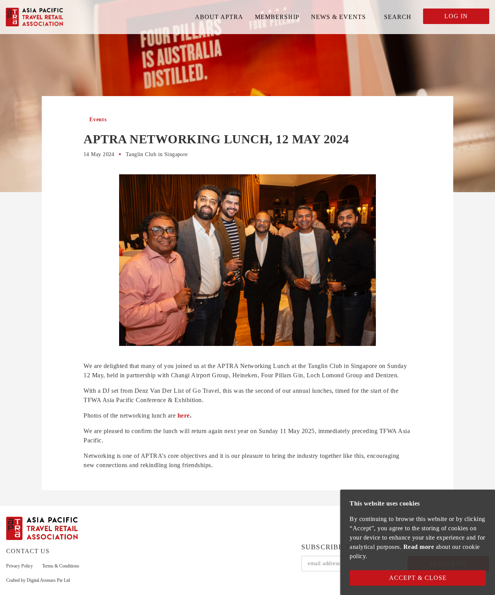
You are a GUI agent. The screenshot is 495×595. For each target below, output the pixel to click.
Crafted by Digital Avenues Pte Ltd (38, 580)
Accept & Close (418, 577)
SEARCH (397, 17)
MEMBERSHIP (277, 17)
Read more (418, 546)
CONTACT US (28, 551)
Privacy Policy (19, 566)
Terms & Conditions (60, 566)
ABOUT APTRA (219, 17)
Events (98, 119)
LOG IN (456, 16)
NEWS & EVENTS (338, 17)
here (184, 415)
